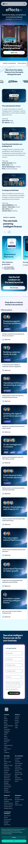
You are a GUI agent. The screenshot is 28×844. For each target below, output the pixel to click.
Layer (5, 743)
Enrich (5, 734)
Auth (5, 716)
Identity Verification (8, 725)
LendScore (6, 752)
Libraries (17, 801)
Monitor (6, 727)
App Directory (7, 824)
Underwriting (7, 740)
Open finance (7, 784)
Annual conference (8, 805)
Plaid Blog (6, 801)
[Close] (25, 830)
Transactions (7, 729)
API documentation (19, 799)
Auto (5, 760)
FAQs (16, 776)
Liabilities (6, 732)
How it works (18, 765)
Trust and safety (18, 763)
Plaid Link (6, 741)
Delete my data (18, 768)
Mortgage (6, 783)
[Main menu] (24, 3)
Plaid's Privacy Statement (12, 689)
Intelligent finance (8, 808)
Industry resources (8, 803)
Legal (16, 727)
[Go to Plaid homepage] (5, 4)
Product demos (18, 805)
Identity (5, 718)
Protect (5, 747)
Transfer (6, 724)
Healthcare (6, 777)
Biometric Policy (19, 774)
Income (6, 738)
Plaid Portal (17, 767)
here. (10, 833)
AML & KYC (6, 758)
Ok (14, 841)
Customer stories (8, 806)
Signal (5, 722)
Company (17, 716)
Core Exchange (7, 819)
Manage (14, 837)
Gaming (6, 772)
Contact (17, 720)
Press (16, 724)
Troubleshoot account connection (18, 760)
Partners (17, 722)
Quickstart (17, 797)
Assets (5, 736)
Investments (7, 731)
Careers (17, 718)
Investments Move (8, 745)
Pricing (5, 797)
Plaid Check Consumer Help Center (18, 779)
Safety (16, 725)
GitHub (16, 803)
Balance (6, 720)
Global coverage (8, 799)
